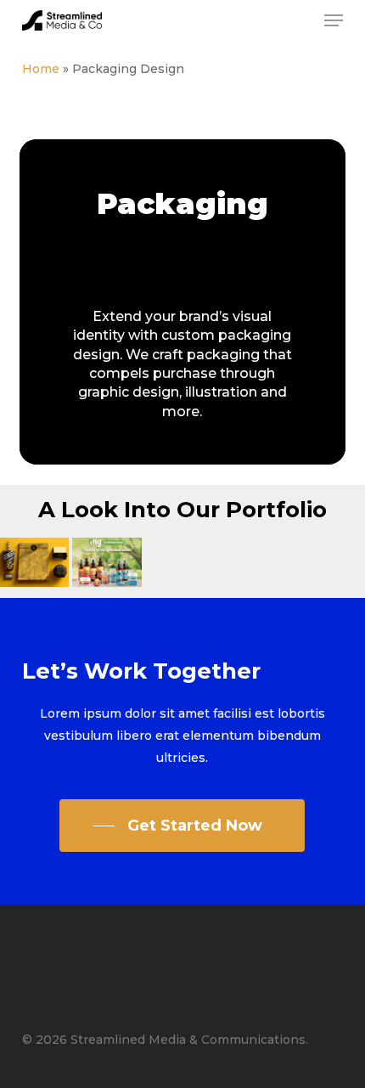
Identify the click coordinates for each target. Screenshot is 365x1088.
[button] (333, 20)
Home (40, 68)
